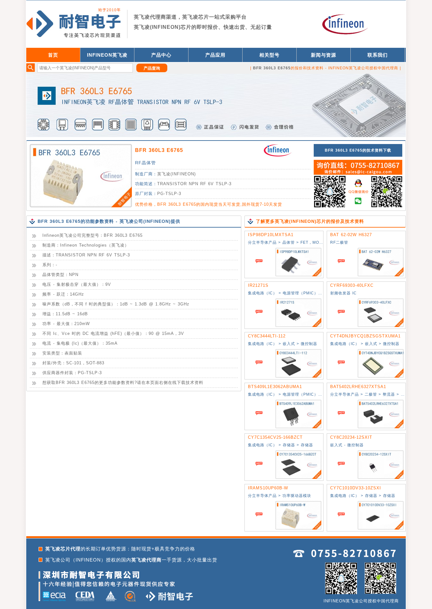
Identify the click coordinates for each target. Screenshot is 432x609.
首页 (53, 55)
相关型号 (269, 55)
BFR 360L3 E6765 (159, 150)
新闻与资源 (323, 55)
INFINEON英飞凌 (107, 55)
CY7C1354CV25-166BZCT (275, 437)
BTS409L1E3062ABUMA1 (275, 386)
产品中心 (161, 55)
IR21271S (258, 285)
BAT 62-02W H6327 (351, 234)
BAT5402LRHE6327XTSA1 (358, 386)
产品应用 (215, 55)
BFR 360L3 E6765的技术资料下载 (358, 150)
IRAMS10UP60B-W (268, 488)
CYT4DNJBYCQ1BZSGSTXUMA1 (365, 336)
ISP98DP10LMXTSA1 (270, 234)
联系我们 (377, 55)
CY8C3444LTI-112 (267, 336)
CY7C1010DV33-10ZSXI (355, 488)
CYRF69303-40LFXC (351, 285)
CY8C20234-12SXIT (351, 437)
